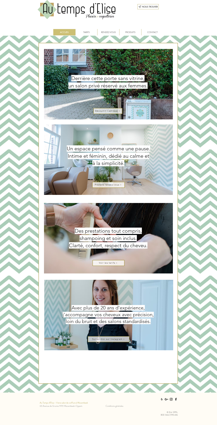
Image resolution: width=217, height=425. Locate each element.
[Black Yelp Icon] (162, 399)
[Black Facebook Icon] (176, 399)
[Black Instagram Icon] (171, 399)
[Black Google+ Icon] (166, 399)
